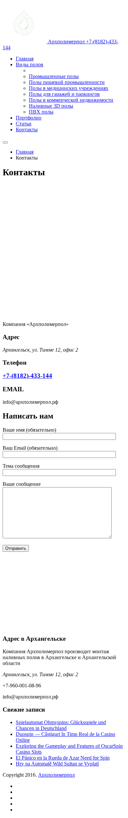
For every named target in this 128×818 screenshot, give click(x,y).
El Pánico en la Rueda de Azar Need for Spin (63, 758)
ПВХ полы (41, 112)
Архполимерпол (56, 775)
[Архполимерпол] (25, 41)
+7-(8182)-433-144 (27, 375)
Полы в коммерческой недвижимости (71, 100)
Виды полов (29, 64)
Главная (24, 58)
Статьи (24, 123)
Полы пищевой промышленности (67, 82)
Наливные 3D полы (51, 106)
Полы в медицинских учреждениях (68, 88)
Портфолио (28, 117)
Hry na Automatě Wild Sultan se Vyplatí (57, 763)
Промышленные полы (54, 76)
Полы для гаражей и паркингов (64, 94)
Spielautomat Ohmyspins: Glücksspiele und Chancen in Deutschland (61, 725)
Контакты (27, 129)
